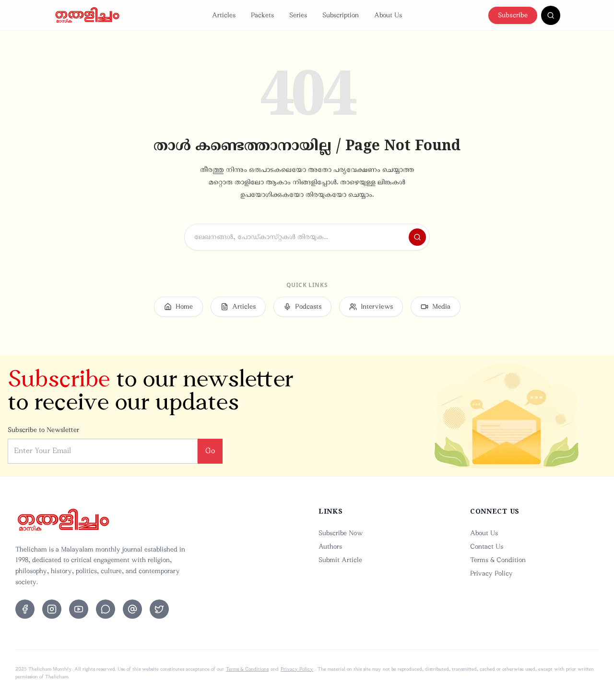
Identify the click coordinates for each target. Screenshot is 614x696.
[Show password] (390, 369)
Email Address (233, 300)
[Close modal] (409, 207)
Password (225, 348)
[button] (307, 472)
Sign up (342, 500)
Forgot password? (380, 394)
